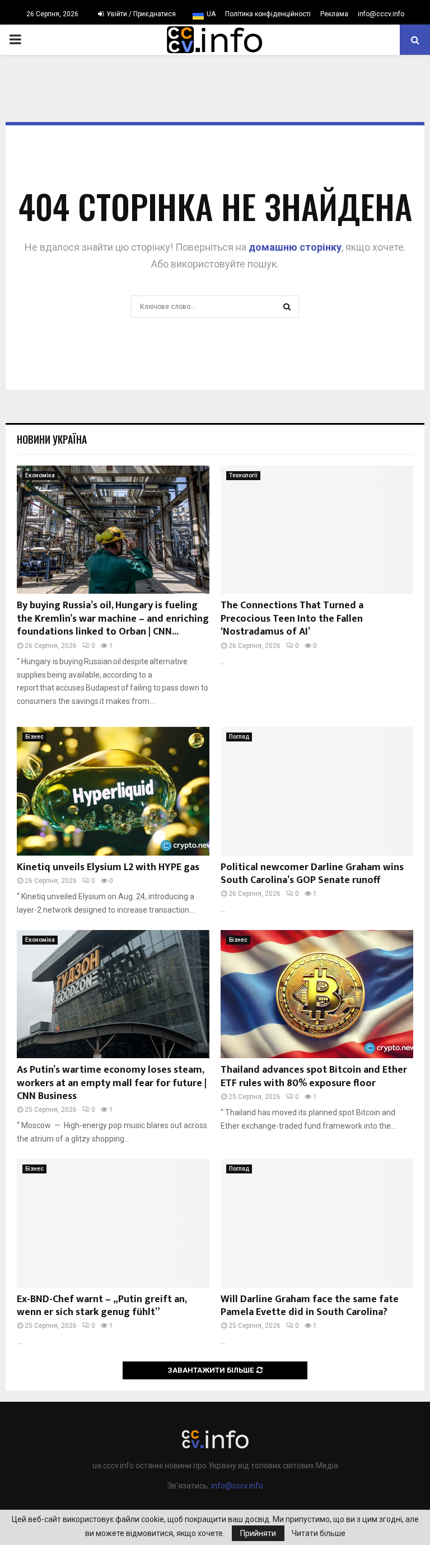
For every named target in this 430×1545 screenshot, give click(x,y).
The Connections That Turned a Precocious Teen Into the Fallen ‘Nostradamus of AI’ (292, 618)
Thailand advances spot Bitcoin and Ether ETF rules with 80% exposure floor (314, 1076)
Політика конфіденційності (268, 14)
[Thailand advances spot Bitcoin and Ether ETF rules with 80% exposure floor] (317, 994)
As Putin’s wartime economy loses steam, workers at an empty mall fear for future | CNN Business (112, 1083)
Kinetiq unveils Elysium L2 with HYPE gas (108, 867)
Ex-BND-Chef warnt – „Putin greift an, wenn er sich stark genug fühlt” (101, 1306)
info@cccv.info (381, 14)
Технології (243, 475)
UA (211, 14)
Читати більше (318, 1533)
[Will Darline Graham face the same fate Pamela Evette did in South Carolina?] (317, 1223)
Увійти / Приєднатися (140, 14)
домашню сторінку (295, 247)
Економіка (40, 475)
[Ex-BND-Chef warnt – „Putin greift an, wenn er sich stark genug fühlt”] (113, 1223)
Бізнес (34, 737)
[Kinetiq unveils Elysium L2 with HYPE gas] (113, 791)
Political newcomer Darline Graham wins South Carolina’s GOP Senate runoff (312, 874)
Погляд (239, 737)
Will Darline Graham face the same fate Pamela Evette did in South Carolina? (310, 1306)
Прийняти (258, 1533)
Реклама (334, 14)
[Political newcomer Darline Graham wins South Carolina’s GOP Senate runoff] (317, 791)
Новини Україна (52, 439)
